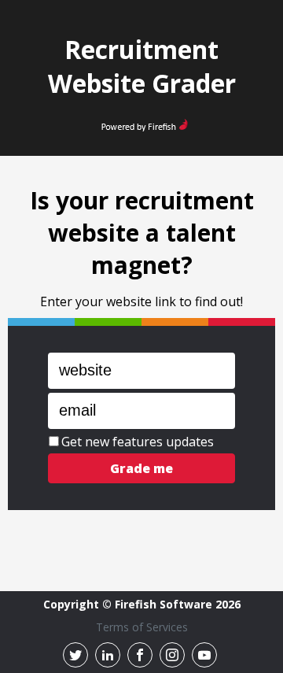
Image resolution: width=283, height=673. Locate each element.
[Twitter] (75, 654)
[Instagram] (172, 654)
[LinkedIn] (107, 654)
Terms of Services (142, 626)
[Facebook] (140, 654)
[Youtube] (204, 654)
